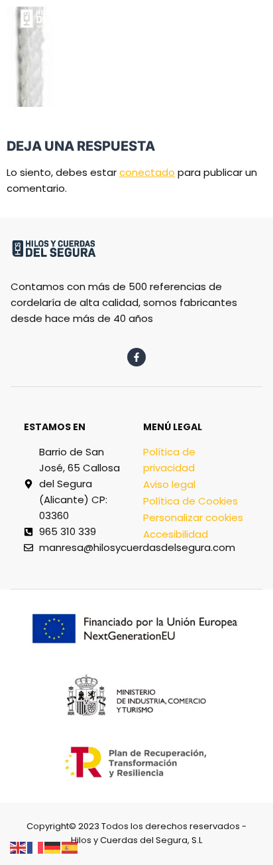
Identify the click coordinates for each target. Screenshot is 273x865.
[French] (35, 847)
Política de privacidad (169, 460)
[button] (177, 14)
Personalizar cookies (193, 517)
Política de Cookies (190, 501)
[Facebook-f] (136, 357)
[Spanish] (70, 847)
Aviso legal (169, 484)
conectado (147, 172)
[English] (18, 847)
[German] (53, 847)
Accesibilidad (175, 534)
